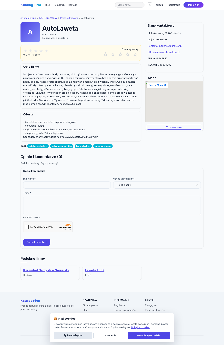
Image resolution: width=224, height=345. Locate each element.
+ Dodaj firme (193, 5)
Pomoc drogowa (69, 18)
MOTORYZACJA (48, 18)
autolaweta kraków (38, 146)
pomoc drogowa (103, 146)
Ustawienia (109, 335)
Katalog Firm (30, 5)
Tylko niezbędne (73, 335)
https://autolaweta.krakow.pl (164, 52)
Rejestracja (174, 5)
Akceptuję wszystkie (148, 335)
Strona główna (28, 18)
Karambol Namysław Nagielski (46, 270)
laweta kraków (83, 146)
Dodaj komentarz (37, 242)
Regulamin (59, 5)
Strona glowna (90, 305)
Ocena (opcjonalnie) (124, 178)
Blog (47, 5)
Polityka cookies (140, 327)
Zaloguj (159, 5)
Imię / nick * (29, 178)
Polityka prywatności (125, 310)
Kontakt (73, 5)
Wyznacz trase (174, 127)
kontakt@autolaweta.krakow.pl (165, 45)
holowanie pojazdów (62, 146)
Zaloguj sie (151, 305)
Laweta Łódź (94, 270)
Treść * (27, 193)
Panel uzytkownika (155, 310)
